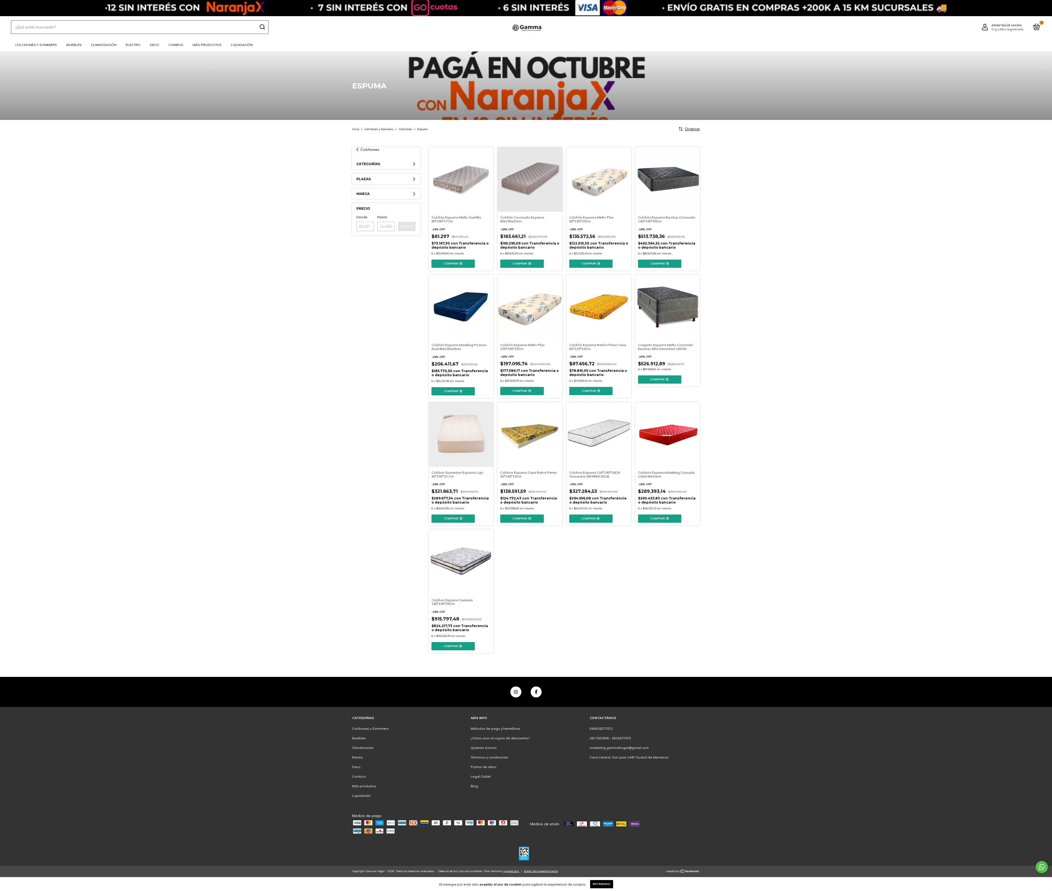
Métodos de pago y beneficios (495, 728)
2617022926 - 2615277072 (610, 738)
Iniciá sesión (1012, 25)
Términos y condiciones (489, 757)
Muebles (74, 45)
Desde (361, 217)
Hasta (382, 217)
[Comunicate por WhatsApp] (1042, 867)
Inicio (355, 129)
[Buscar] (262, 27)
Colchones (405, 129)
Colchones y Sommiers (36, 45)
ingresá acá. (511, 871)
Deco (154, 45)
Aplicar (407, 226)
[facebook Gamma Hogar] (536, 691)
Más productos (207, 45)
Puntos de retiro (483, 767)
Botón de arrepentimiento (541, 871)
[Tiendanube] (683, 871)
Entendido (601, 884)
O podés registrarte (1007, 29)
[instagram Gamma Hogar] (515, 691)
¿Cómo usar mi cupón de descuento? (500, 738)
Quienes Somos (484, 748)
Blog (474, 786)
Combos (175, 45)
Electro (133, 45)
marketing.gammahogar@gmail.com (619, 748)
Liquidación (242, 45)
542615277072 (601, 728)
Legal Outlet (481, 776)
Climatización (103, 45)
